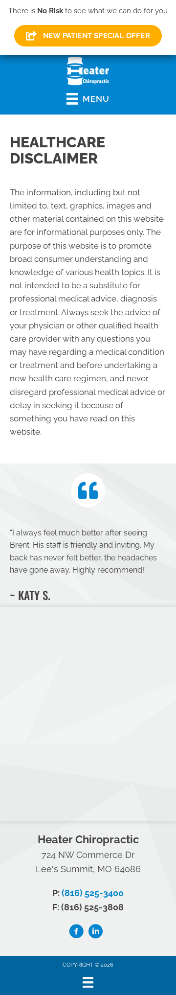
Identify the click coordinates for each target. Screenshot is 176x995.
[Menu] (88, 982)
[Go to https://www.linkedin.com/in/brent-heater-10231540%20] (95, 933)
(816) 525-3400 (93, 893)
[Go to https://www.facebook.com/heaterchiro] (76, 933)
